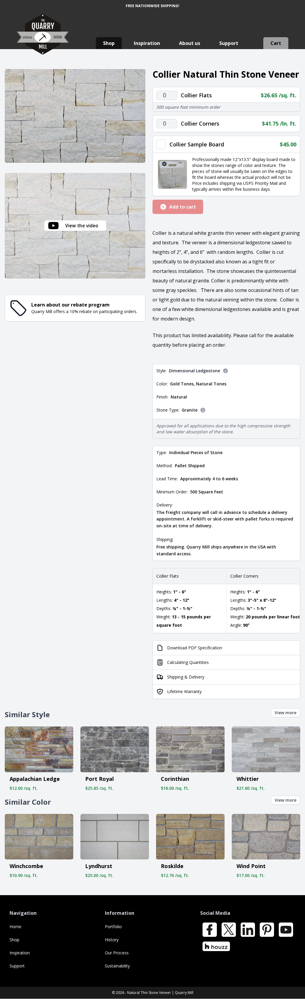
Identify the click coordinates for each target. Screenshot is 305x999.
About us (189, 43)
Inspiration (147, 43)
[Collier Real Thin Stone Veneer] (75, 116)
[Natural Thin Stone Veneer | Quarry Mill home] (43, 40)
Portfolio (113, 926)
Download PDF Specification (194, 648)
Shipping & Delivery (185, 677)
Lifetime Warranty (184, 691)
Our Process (117, 953)
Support (228, 43)
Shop (109, 43)
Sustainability (117, 966)
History (112, 939)
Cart (275, 43)
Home (15, 926)
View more (285, 712)
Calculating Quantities (188, 662)
